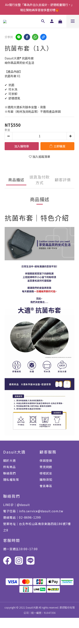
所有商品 (9, 467)
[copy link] (43, 37)
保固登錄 (46, 460)
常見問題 (46, 467)
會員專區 (46, 486)
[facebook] (27, 37)
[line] (19, 37)
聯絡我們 (9, 473)
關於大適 (9, 460)
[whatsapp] (35, 37)
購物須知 (46, 479)
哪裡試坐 (46, 473)
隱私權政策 (11, 479)
